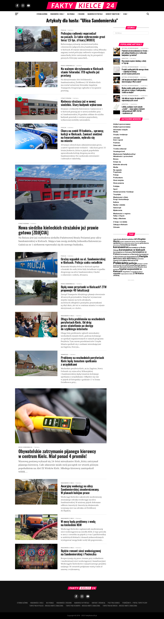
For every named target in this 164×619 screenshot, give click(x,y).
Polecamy (120, 263)
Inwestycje (116, 245)
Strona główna (42, 14)
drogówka (142, 241)
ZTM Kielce (138, 273)
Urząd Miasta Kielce (136, 272)
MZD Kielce (132, 259)
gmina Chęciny (134, 243)
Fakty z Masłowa (119, 219)
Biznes (115, 159)
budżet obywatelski (125, 241)
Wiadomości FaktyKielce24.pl (124, 154)
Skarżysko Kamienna (127, 267)
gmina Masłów (144, 243)
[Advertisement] (131, 314)
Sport (115, 189)
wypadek (116, 274)
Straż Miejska (138, 267)
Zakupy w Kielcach (120, 225)
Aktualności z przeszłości (123, 156)
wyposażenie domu (127, 274)
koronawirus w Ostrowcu (122, 252)
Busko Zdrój (135, 241)
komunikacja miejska (128, 245)
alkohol (124, 239)
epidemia (117, 243)
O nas (125, 14)
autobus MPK (132, 239)
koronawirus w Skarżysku (129, 254)
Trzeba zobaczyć (120, 149)
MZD (125, 259)
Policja (115, 175)
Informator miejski (120, 130)
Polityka (116, 186)
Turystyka (117, 194)
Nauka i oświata (119, 205)
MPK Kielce (117, 259)
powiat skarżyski (135, 265)
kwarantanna (132, 257)
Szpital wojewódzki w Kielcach (127, 270)
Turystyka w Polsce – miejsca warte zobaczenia (46, 605)
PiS (136, 260)
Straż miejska (118, 180)
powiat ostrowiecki (123, 265)
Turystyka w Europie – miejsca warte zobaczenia (83, 605)
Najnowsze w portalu (95, 14)
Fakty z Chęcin (118, 216)
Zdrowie (116, 227)
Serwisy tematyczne (112, 14)
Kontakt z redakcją (98, 603)
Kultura (116, 202)
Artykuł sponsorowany (121, 124)
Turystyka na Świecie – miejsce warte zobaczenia (120, 605)
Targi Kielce (126, 272)
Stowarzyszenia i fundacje (123, 192)
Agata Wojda (117, 239)
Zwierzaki (117, 145)
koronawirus (121, 247)
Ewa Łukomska (125, 243)
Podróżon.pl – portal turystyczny (134, 603)
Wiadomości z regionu (121, 214)
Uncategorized (119, 151)
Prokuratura (118, 178)
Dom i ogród (118, 140)
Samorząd (117, 208)
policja (133, 263)
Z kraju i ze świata (120, 222)
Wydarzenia (117, 210)
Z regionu (81, 14)
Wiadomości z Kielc (57, 14)
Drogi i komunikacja (121, 199)
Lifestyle (116, 138)
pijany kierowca (128, 260)
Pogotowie (117, 172)
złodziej (116, 275)
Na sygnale (71, 14)
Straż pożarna (118, 183)
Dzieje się (117, 162)
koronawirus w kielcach (132, 249)
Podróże (116, 143)
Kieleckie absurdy (120, 165)
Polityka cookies (114, 603)
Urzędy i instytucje (120, 135)
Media (115, 132)
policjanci (140, 263)
